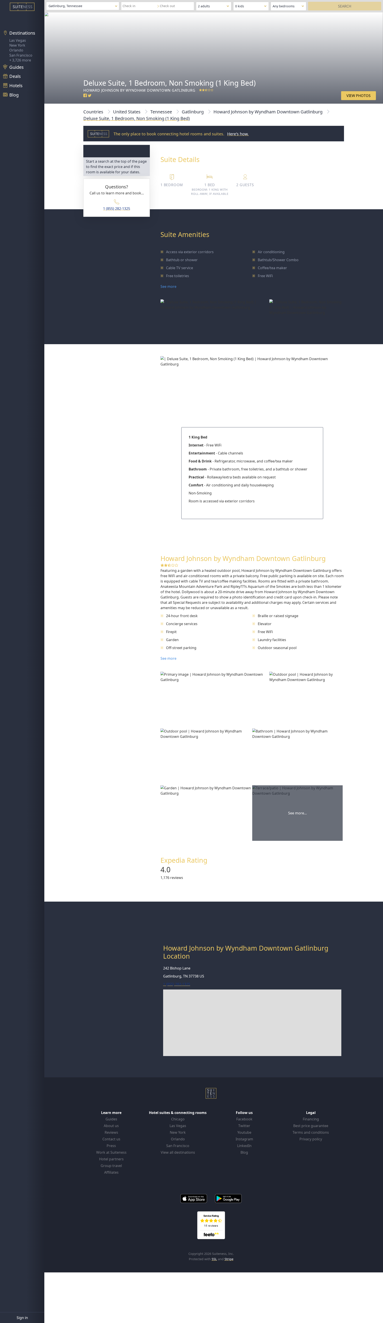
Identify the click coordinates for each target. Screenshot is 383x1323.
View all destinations (178, 1152)
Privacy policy (310, 1139)
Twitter (244, 1125)
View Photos (358, 95)
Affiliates (111, 1172)
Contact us (111, 1139)
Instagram (244, 1139)
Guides (111, 1119)
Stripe (229, 1259)
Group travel (111, 1165)
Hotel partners (111, 1159)
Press (111, 1145)
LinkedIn (244, 1145)
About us (111, 1125)
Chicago (178, 1119)
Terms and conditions (311, 1132)
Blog (244, 1152)
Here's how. (238, 133)
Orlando (16, 50)
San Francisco (20, 55)
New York (17, 45)
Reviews (111, 1132)
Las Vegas (17, 40)
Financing (311, 1119)
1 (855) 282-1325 (116, 208)
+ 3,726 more (20, 60)
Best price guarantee (310, 1125)
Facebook (244, 1119)
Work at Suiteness (111, 1152)
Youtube (244, 1132)
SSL (214, 1259)
